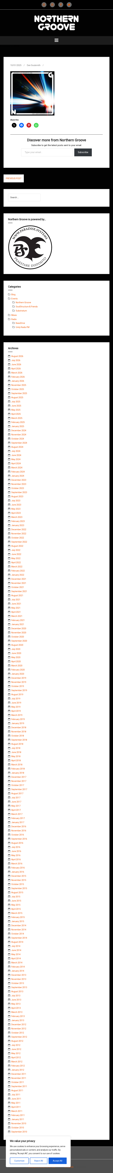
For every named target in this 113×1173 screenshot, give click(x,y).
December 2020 (18, 628)
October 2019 (17, 686)
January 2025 (17, 426)
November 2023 (18, 484)
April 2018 (16, 760)
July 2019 (15, 698)
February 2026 (18, 377)
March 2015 (16, 913)
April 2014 (16, 958)
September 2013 (19, 987)
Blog (13, 294)
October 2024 (17, 439)
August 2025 (17, 397)
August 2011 (17, 1090)
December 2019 (18, 678)
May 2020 (15, 657)
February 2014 (18, 967)
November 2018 (18, 731)
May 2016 (15, 855)
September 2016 (19, 839)
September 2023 (19, 492)
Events (14, 298)
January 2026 (17, 381)
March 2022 (16, 566)
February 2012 (18, 1066)
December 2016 (18, 826)
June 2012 (16, 1049)
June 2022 (16, 554)
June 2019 (16, 703)
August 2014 (17, 942)
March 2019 (16, 715)
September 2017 (19, 789)
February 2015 (18, 917)
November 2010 (18, 1123)
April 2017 (16, 810)
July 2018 (15, 748)
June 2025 (16, 406)
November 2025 (18, 385)
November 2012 (18, 1028)
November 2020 (18, 632)
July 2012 (15, 1045)
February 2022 (18, 571)
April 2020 (16, 661)
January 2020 (17, 674)
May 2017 (15, 806)
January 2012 (17, 1070)
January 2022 (17, 575)
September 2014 (19, 938)
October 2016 (17, 835)
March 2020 (16, 665)
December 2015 (18, 876)
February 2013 (18, 1016)
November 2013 (18, 979)
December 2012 (18, 1024)
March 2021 (16, 616)
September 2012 (19, 1037)
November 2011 (18, 1078)
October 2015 (17, 884)
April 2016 (16, 859)
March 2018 (16, 764)
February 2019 (18, 719)
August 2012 (17, 1041)
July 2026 (15, 360)
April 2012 (16, 1057)
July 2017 (15, 797)
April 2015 (16, 909)
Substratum (21, 311)
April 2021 (16, 612)
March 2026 (16, 373)
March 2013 (16, 1012)
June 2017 (16, 802)
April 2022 (16, 562)
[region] (38, 1151)
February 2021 (18, 620)
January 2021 (17, 624)
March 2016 (16, 863)
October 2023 (17, 488)
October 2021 (17, 587)
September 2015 (19, 888)
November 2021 (18, 583)
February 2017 (18, 818)
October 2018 (17, 736)
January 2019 (17, 723)
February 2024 (18, 472)
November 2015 (18, 880)
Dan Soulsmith (33, 65)
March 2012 (16, 1061)
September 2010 (19, 1132)
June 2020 (16, 653)
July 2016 (15, 847)
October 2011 (17, 1082)
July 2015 (15, 896)
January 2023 (17, 525)
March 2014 (16, 962)
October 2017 (17, 785)
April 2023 (16, 513)
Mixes (14, 315)
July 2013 (15, 995)
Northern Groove (23, 302)
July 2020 (15, 649)
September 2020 (19, 641)
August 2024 (17, 447)
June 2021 (16, 604)
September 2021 (19, 591)
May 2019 (15, 707)
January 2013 (17, 1020)
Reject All (38, 1161)
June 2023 (16, 505)
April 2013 (16, 1008)
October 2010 (17, 1127)
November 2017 (18, 781)
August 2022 (17, 546)
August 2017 (17, 793)
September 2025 (19, 393)
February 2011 (18, 1115)
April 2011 (16, 1107)
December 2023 (18, 480)
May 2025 (15, 410)
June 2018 (16, 752)
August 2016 (17, 843)
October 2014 (17, 934)
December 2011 (18, 1074)
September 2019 (19, 690)
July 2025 (15, 401)
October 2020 (17, 637)
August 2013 (17, 991)
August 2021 (17, 595)
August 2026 (17, 356)
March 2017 (16, 814)
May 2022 (15, 558)
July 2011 (15, 1094)
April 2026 (16, 368)
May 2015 (15, 905)
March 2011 (16, 1111)
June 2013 (16, 1000)
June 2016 (16, 851)
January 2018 (17, 773)
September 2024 (19, 443)
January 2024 (17, 476)
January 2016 (17, 872)
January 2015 (17, 921)
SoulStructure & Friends (27, 306)
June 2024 (16, 455)
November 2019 (18, 682)
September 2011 (19, 1086)
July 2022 (15, 550)
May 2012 (15, 1053)
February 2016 (18, 868)
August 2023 (17, 496)
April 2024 (16, 463)
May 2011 (15, 1103)
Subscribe (83, 152)
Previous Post (13, 178)
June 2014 (16, 950)
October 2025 (17, 389)
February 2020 (18, 670)
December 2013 (18, 975)
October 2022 (17, 538)
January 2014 (17, 971)
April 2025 (16, 414)
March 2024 (16, 467)
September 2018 (19, 740)
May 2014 (15, 954)
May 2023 (15, 509)
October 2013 (17, 983)
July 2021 (15, 599)
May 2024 (15, 459)
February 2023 (18, 521)
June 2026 (16, 364)
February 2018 (18, 769)
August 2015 (17, 892)
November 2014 (18, 929)
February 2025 (18, 422)
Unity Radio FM (22, 327)
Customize (19, 1161)
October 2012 (17, 1033)
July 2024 (15, 451)
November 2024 (18, 434)
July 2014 (15, 946)
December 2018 (18, 727)
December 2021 (18, 579)
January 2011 (17, 1119)
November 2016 (18, 830)
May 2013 (15, 1004)
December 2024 (18, 430)
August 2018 (17, 744)
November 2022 (18, 533)
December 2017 (18, 777)
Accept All (57, 1161)
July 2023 (15, 500)
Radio (14, 319)
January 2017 (17, 822)
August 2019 (17, 694)
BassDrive (20, 323)
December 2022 (18, 529)
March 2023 (16, 517)
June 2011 (16, 1099)
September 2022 (19, 542)
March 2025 (16, 418)
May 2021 (15, 608)
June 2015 (16, 901)
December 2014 (18, 925)
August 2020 (17, 645)
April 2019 (16, 711)
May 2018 (15, 756)
